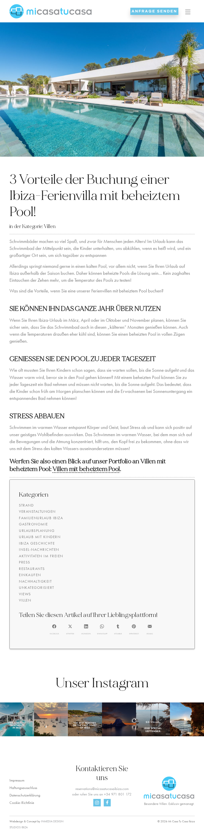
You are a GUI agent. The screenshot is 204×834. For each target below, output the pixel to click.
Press (24, 562)
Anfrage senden (154, 11)
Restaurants (32, 568)
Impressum (16, 780)
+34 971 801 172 (118, 794)
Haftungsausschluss (23, 787)
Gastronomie (33, 524)
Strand (26, 505)
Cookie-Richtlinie (21, 802)
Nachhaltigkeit (35, 581)
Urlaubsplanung (36, 530)
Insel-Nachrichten (39, 549)
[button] (54, 629)
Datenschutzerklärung (24, 795)
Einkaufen (30, 574)
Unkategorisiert (36, 587)
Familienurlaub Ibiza (41, 517)
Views (25, 594)
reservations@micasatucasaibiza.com (102, 788)
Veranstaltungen (37, 511)
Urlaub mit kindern (39, 536)
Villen (49, 226)
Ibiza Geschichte (37, 543)
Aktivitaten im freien (41, 556)
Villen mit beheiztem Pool (86, 469)
